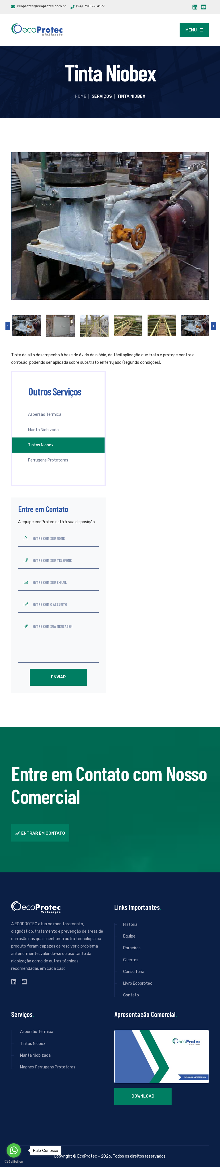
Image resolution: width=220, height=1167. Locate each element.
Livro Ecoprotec (137, 983)
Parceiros (132, 948)
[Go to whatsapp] (14, 1150)
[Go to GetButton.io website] (14, 1161)
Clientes (130, 960)
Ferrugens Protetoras (48, 460)
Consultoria (133, 971)
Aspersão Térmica (44, 414)
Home (80, 96)
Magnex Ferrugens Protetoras (47, 1067)
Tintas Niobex (41, 445)
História (130, 924)
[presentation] (7, 326)
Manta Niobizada (43, 429)
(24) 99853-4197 (90, 6)
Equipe (129, 936)
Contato (131, 995)
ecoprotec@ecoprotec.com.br (41, 6)
